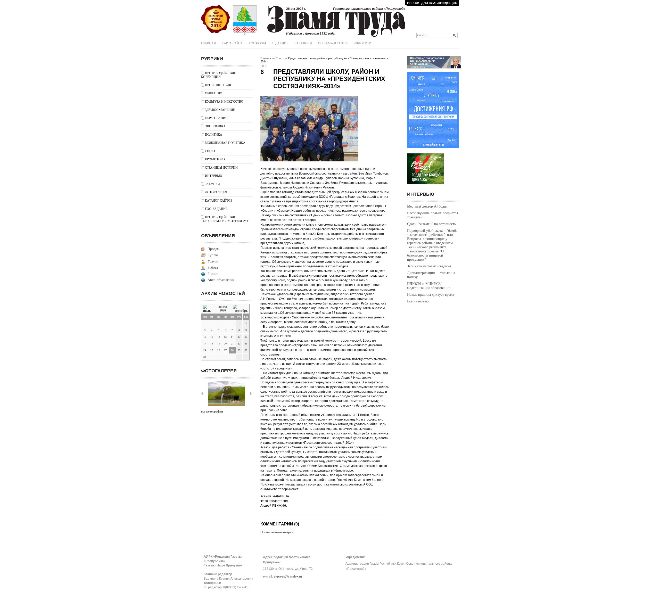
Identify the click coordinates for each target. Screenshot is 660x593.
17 (204, 343)
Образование (216, 118)
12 (218, 336)
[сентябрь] (240, 309)
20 (225, 343)
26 (218, 350)
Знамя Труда (215, 19)
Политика (213, 134)
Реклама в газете (333, 43)
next (251, 393)
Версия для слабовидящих (432, 3)
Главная (208, 43)
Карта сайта (232, 43)
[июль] (207, 309)
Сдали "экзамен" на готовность (431, 224)
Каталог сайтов (219, 200)
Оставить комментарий (276, 532)
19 (218, 343)
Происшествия (218, 85)
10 (204, 336)
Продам (213, 249)
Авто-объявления (221, 280)
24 (204, 350)
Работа (213, 267)
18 (211, 343)
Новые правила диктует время (430, 294)
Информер (362, 43)
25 (211, 350)
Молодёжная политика (225, 143)
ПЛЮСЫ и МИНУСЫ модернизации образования (428, 286)
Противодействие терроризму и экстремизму (225, 219)
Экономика (215, 126)
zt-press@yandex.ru (288, 576)
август (222, 306)
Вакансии (303, 43)
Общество (213, 93)
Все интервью (417, 301)
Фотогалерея (216, 192)
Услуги (213, 261)
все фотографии (212, 411)
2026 (223, 310)
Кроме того (215, 159)
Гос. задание (216, 209)
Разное (213, 274)
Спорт (210, 151)
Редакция (280, 43)
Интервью (213, 176)
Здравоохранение (220, 110)
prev (202, 393)
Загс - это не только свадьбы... (430, 266)
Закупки (212, 184)
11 (211, 336)
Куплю (213, 255)
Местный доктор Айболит (427, 206)
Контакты (257, 43)
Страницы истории (221, 167)
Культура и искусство (224, 101)
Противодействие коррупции (218, 75)
